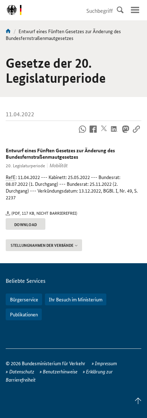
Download (25, 224)
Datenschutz (21, 371)
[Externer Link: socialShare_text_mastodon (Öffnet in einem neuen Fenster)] (125, 133)
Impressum (106, 363)
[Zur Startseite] (8, 31)
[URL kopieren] (136, 133)
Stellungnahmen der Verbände (42, 245)
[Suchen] (120, 10)
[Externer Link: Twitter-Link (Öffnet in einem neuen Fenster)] (104, 133)
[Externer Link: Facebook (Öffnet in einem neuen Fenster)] (93, 133)
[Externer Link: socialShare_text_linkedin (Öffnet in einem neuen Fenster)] (115, 133)
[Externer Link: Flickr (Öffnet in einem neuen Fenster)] (82, 133)
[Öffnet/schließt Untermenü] (135, 10)
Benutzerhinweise (60, 371)
